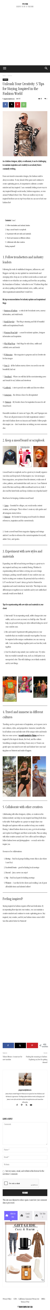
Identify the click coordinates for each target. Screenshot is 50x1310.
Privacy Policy (7, 1299)
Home (4, 76)
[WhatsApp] (23, 104)
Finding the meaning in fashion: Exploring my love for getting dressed (36, 1059)
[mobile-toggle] (4, 69)
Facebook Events (11, 868)
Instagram (7, 395)
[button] (46, 69)
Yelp (7, 878)
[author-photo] (25, 1086)
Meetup (7, 859)
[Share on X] (20, 1045)
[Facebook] (5, 104)
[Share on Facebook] (8, 1045)
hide (13, 221)
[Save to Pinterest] (32, 1045)
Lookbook (7, 388)
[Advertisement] (25, 38)
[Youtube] (32, 1105)
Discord (8, 873)
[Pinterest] (17, 104)
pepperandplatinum (9, 99)
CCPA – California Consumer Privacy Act (26, 1299)
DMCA (43, 1299)
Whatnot (8, 883)
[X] (11, 104)
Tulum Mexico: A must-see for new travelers (12, 1058)
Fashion (10, 76)
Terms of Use (25, 1302)
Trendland (7, 377)
